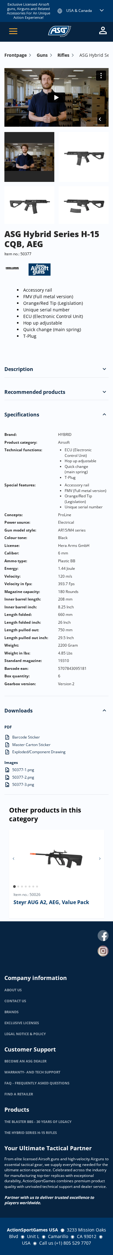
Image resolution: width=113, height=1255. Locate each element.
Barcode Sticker (26, 737)
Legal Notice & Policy (25, 1034)
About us (13, 990)
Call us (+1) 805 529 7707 (65, 1243)
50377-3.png (23, 784)
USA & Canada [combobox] (79, 10)
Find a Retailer (18, 1094)
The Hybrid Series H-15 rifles (30, 1133)
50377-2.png (23, 777)
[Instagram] (103, 950)
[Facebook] (103, 935)
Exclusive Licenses (21, 1023)
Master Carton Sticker (31, 744)
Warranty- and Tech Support (32, 1072)
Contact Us (15, 1001)
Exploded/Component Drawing (39, 752)
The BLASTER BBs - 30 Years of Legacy (38, 1122)
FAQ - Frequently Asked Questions (36, 1083)
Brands (11, 1012)
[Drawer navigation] (13, 31)
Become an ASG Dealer (25, 1061)
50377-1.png (23, 769)
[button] (104, 369)
